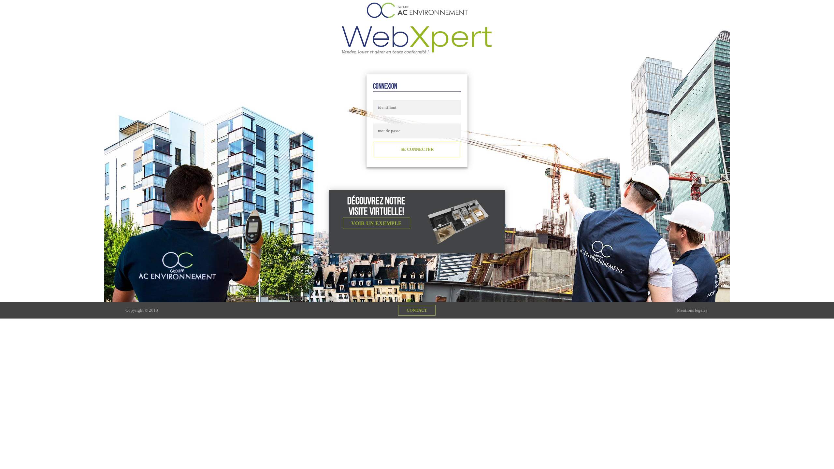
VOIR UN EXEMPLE (376, 223)
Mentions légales (692, 310)
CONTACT (417, 310)
